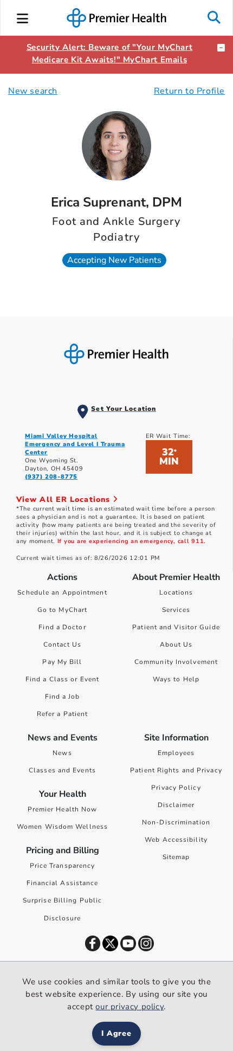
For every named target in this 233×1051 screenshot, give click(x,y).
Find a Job (62, 696)
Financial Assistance (63, 883)
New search (32, 91)
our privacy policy (129, 1006)
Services (176, 609)
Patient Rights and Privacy (176, 770)
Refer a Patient (62, 714)
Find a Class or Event (62, 679)
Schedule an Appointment (62, 592)
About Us (176, 644)
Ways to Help (176, 679)
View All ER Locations (64, 499)
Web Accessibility (176, 839)
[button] (23, 16)
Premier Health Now (63, 809)
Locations (176, 592)
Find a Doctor (62, 627)
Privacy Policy (175, 787)
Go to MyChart (62, 609)
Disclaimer (176, 805)
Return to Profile (189, 91)
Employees (176, 753)
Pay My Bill (62, 661)
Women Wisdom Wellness (62, 826)
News (62, 753)
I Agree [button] (116, 1033)
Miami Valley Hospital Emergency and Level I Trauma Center (75, 444)
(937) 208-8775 (51, 477)
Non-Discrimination (176, 822)
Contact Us (62, 644)
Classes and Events (62, 770)
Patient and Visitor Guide (176, 627)
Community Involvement (176, 661)
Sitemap (176, 857)
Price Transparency (62, 865)
